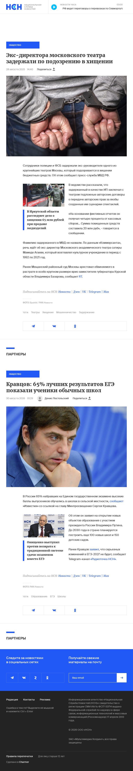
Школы (61, 596)
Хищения (48, 312)
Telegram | (95, 291)
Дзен (76, 291)
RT (80, 276)
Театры (35, 312)
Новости (64, 291)
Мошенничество (66, 312)
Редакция (12, 699)
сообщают (116, 501)
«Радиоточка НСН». (103, 559)
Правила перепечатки (19, 756)
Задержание (86, 312)
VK (84, 291)
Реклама (45, 699)
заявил (94, 549)
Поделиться (44, 69)
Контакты (29, 699)
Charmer (24, 762)
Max (106, 291)
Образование (39, 596)
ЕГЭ (52, 596)
